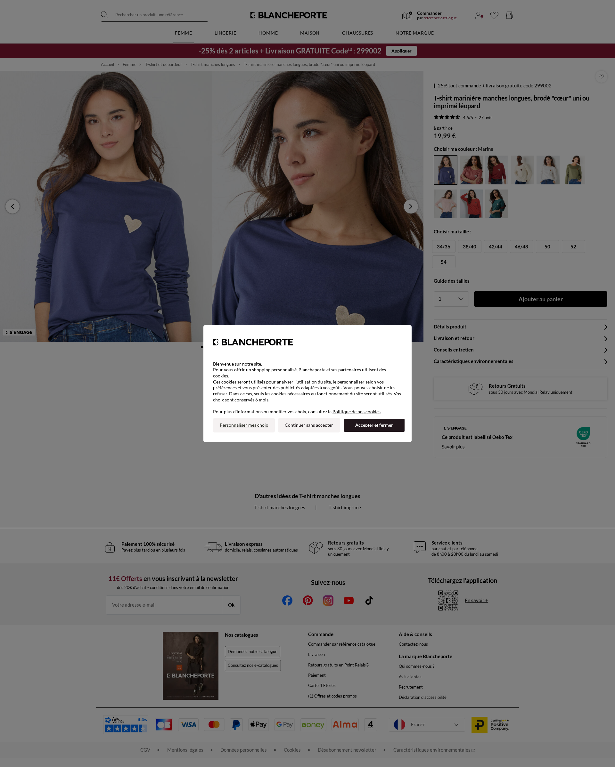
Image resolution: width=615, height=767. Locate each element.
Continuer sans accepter (309, 425)
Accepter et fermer (374, 425)
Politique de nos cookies (356, 411)
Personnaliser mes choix (244, 425)
